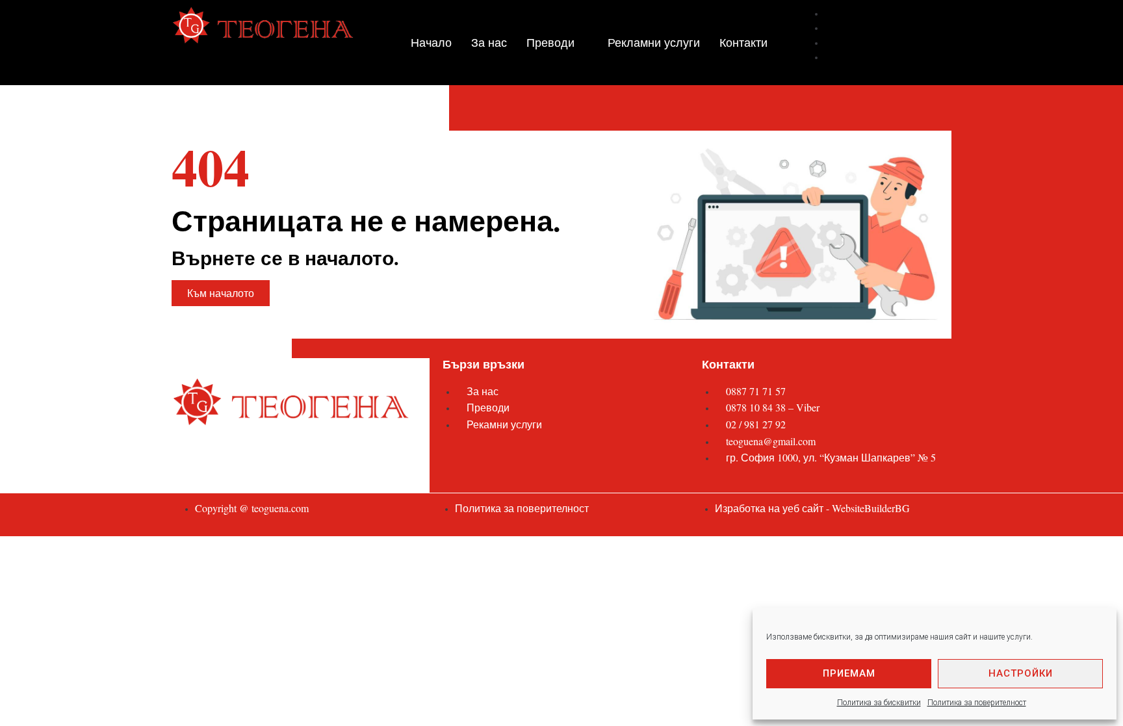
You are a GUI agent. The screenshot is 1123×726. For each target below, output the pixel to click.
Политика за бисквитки (879, 702)
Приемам (849, 673)
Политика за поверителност (976, 702)
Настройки (1020, 673)
